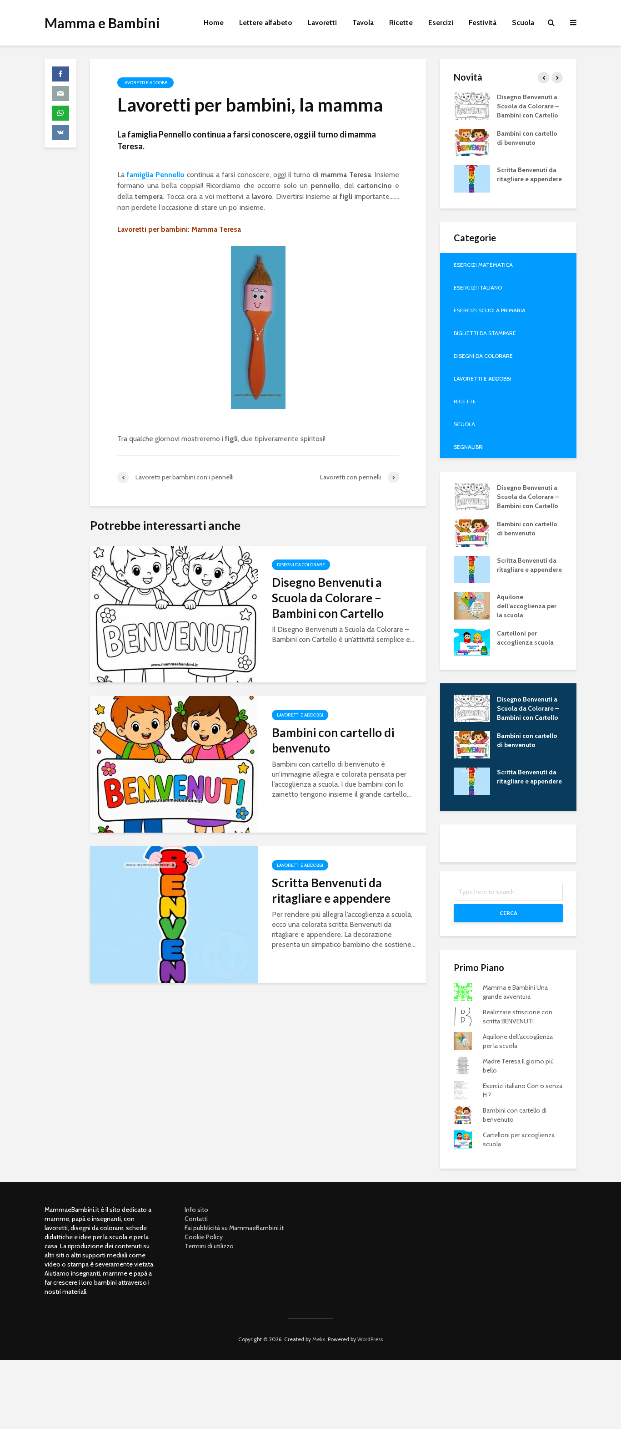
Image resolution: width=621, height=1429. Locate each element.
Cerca (508, 913)
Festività (482, 22)
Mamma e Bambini (102, 23)
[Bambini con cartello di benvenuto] (174, 763)
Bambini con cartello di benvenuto (333, 740)
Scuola (523, 22)
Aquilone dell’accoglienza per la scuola (526, 606)
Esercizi (440, 22)
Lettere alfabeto (265, 22)
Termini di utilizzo (209, 1246)
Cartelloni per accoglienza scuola (525, 637)
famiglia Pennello (156, 174)
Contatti (196, 1219)
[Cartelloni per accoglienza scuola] (472, 641)
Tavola (363, 22)
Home (214, 22)
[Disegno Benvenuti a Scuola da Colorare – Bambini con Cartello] (174, 613)
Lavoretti (322, 22)
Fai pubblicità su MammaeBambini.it (234, 1228)
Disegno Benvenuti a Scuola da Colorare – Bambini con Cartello (328, 597)
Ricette (401, 22)
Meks (318, 1339)
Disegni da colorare (301, 565)
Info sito (196, 1209)
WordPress (370, 1339)
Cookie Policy (204, 1237)
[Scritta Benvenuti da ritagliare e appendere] (174, 914)
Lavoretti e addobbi (145, 83)
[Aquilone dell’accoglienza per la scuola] (472, 605)
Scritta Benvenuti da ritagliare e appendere (331, 890)
